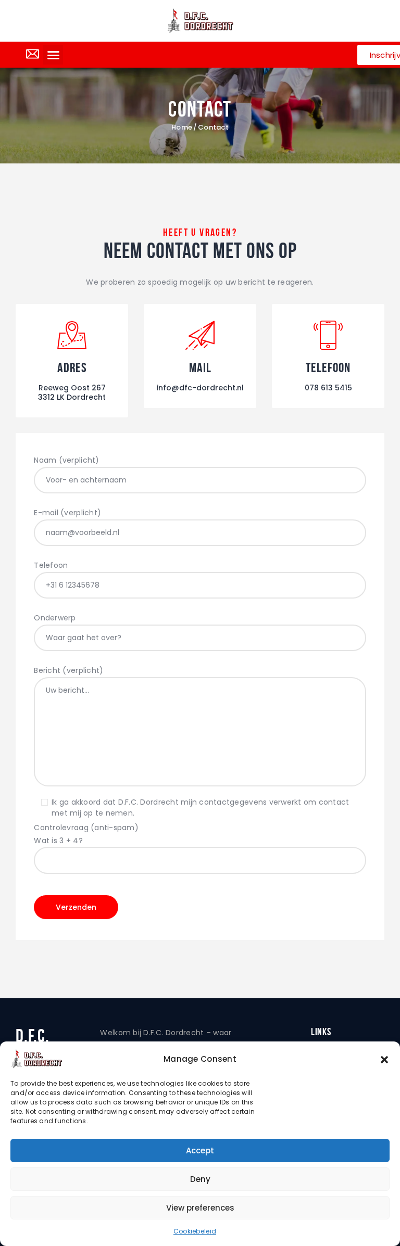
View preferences (200, 1207)
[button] (384, 1059)
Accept (200, 1150)
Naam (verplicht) (66, 460)
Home (181, 127)
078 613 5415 (328, 388)
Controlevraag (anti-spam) (86, 834)
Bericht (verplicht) (68, 670)
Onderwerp (55, 618)
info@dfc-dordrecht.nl (200, 388)
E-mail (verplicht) (67, 512)
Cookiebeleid (194, 1231)
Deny (200, 1179)
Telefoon (51, 565)
